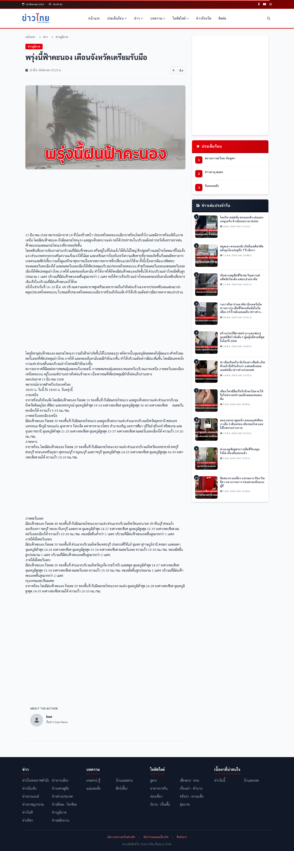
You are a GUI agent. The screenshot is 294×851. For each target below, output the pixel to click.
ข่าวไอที (27, 812)
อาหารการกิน (159, 788)
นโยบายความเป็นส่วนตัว (121, 837)
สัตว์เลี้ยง (121, 788)
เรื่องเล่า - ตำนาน (191, 788)
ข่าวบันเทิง (29, 788)
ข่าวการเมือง (60, 780)
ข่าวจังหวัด (203, 18)
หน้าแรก (94, 18)
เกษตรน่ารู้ (93, 780)
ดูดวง (153, 780)
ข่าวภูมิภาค (62, 37)
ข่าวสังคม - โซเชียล (64, 804)
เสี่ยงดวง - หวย (189, 780)
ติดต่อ (222, 18)
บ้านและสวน (124, 780)
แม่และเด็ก (93, 788)
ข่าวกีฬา (27, 820)
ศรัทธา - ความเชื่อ (191, 796)
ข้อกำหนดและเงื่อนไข (155, 837)
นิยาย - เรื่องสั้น (160, 804)
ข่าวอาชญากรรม (33, 804)
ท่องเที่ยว (156, 796)
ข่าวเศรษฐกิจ (60, 788)
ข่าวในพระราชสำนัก (35, 780)
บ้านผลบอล (251, 780)
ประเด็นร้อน (115, 18)
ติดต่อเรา (182, 837)
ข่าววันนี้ (219, 780)
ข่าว (137, 18)
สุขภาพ (185, 804)
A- (174, 70)
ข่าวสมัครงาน (60, 820)
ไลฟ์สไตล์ (179, 18)
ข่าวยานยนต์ (30, 796)
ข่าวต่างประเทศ (62, 796)
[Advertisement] (105, 202)
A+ (181, 70)
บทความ (156, 18)
